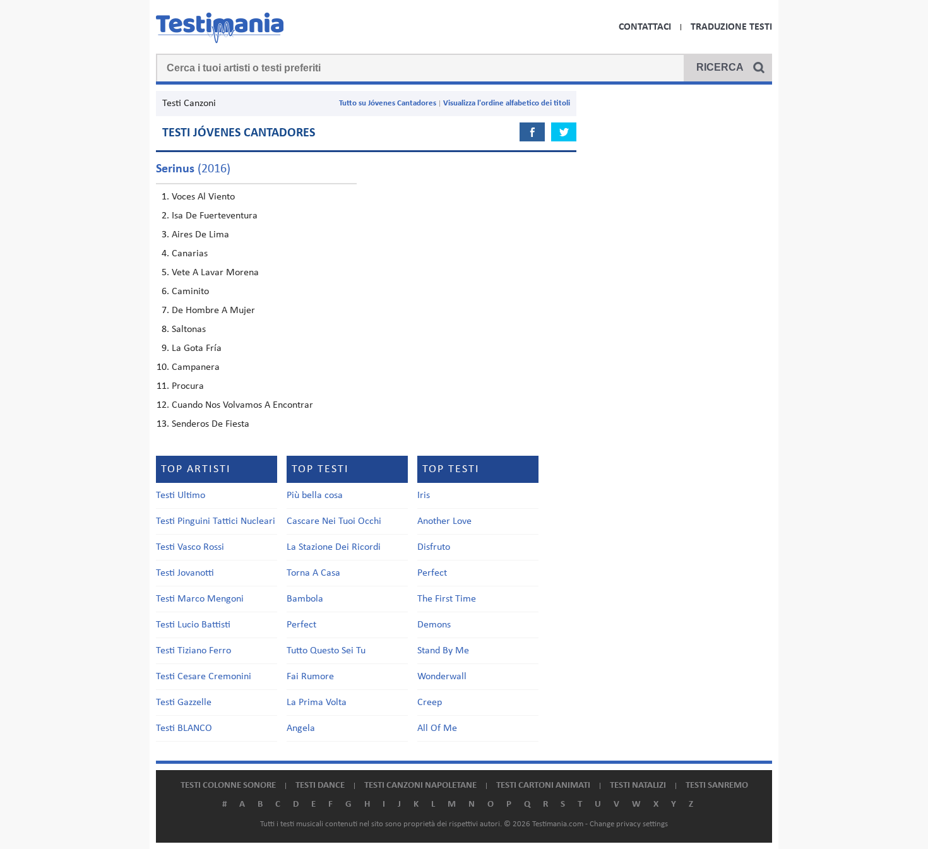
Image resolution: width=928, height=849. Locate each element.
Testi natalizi (638, 785)
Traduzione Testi (731, 27)
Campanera (196, 367)
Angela (301, 728)
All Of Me (437, 728)
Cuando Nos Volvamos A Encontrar (242, 405)
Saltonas (189, 329)
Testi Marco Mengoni (200, 599)
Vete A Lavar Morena (215, 273)
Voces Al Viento (203, 197)
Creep (429, 703)
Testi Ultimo (180, 495)
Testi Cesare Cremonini (203, 677)
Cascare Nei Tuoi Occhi (334, 521)
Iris (423, 495)
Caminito (190, 292)
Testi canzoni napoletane (420, 785)
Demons (434, 625)
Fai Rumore (310, 677)
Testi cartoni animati (543, 785)
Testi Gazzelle (183, 703)
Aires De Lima (200, 235)
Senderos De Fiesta (210, 424)
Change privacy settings (629, 824)
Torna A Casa (313, 573)
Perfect (301, 625)
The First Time (446, 599)
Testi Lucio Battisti (193, 625)
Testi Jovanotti (185, 573)
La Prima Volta (317, 703)
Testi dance (320, 785)
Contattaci (645, 27)
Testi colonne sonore (228, 785)
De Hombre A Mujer (213, 311)
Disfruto (433, 547)
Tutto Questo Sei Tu (326, 651)
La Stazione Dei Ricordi (334, 547)
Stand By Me (443, 651)
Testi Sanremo (717, 785)
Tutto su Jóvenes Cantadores (387, 103)
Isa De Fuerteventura (215, 216)
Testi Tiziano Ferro (193, 651)
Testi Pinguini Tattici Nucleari (215, 521)
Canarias (190, 254)
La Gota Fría (197, 348)
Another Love (444, 521)
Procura (188, 386)
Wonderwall (442, 677)
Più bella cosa (315, 495)
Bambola (305, 599)
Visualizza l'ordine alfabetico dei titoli (506, 103)
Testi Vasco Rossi (190, 547)
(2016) (193, 169)
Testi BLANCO (184, 728)
